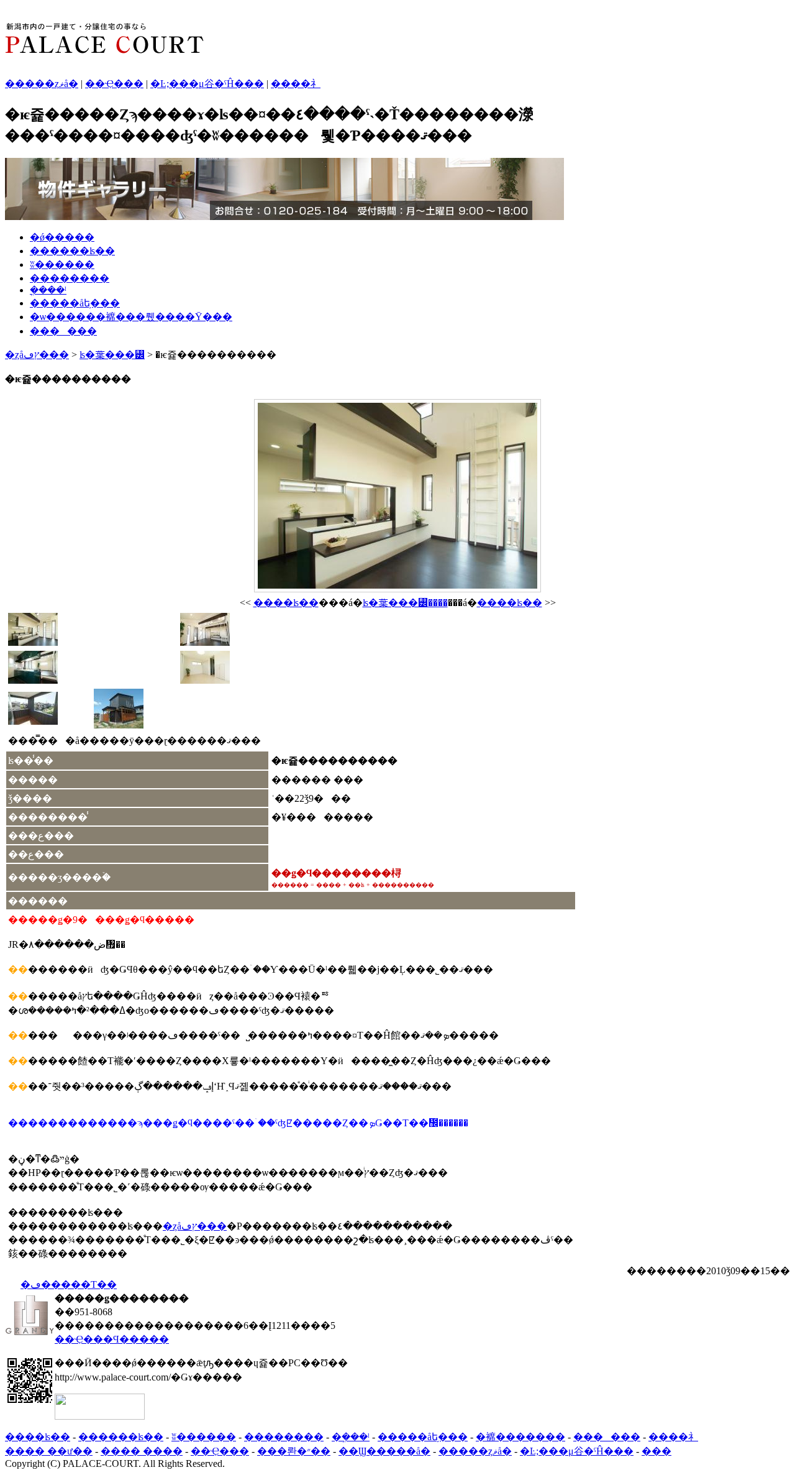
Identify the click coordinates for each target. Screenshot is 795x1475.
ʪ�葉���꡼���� (405, 602)
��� (656, 1451)
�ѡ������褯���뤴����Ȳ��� (131, 316)
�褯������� (520, 1436)
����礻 (295, 83)
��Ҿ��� (114, 83)
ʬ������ (62, 264)
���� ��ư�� (49, 1451)
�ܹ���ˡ (48, 290)
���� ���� (142, 1451)
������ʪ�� (72, 251)
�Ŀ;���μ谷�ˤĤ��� (207, 83)
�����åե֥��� (75, 303)
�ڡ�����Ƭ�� (68, 1284)
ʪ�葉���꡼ (112, 354)
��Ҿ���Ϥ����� (112, 1339)
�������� (69, 278)
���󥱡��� (63, 331)
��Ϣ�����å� (384, 1451)
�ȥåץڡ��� (37, 354)
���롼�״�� (293, 1451)
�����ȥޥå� (41, 83)
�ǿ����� (62, 237)
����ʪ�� (286, 602)
